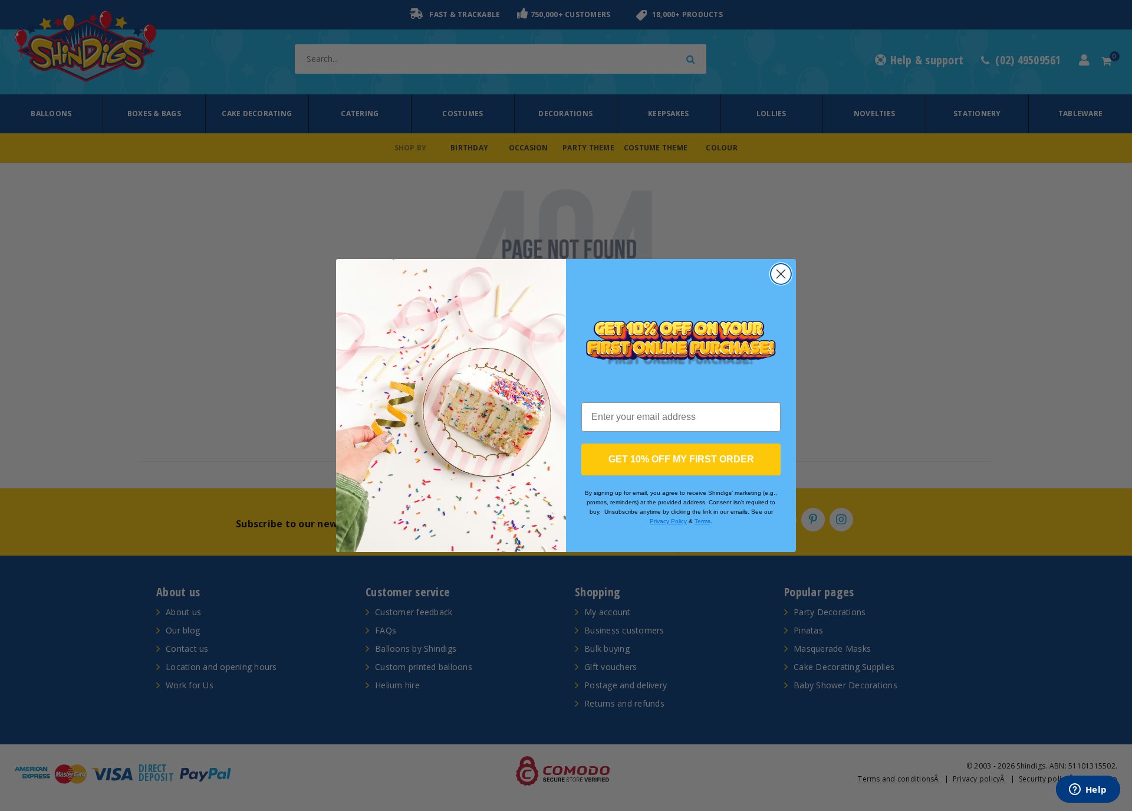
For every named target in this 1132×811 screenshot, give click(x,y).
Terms (702, 521)
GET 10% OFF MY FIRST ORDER (681, 459)
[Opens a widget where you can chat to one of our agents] (1087, 790)
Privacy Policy (668, 521)
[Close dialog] (781, 274)
